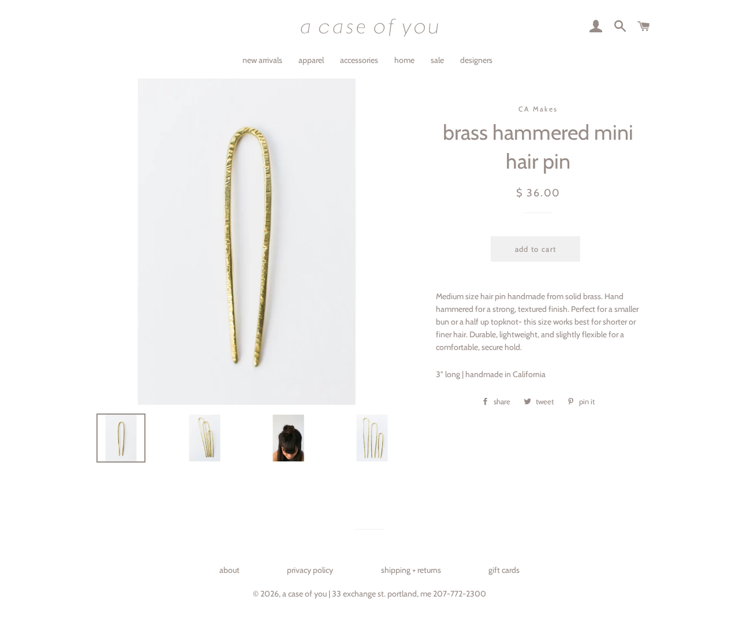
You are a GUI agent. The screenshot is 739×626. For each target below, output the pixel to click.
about (229, 570)
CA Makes (538, 109)
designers (476, 60)
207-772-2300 (459, 593)
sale (437, 60)
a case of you (304, 593)
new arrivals (262, 60)
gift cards (504, 570)
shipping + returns (411, 570)
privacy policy (310, 570)
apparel (311, 60)
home (404, 60)
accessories (359, 60)
